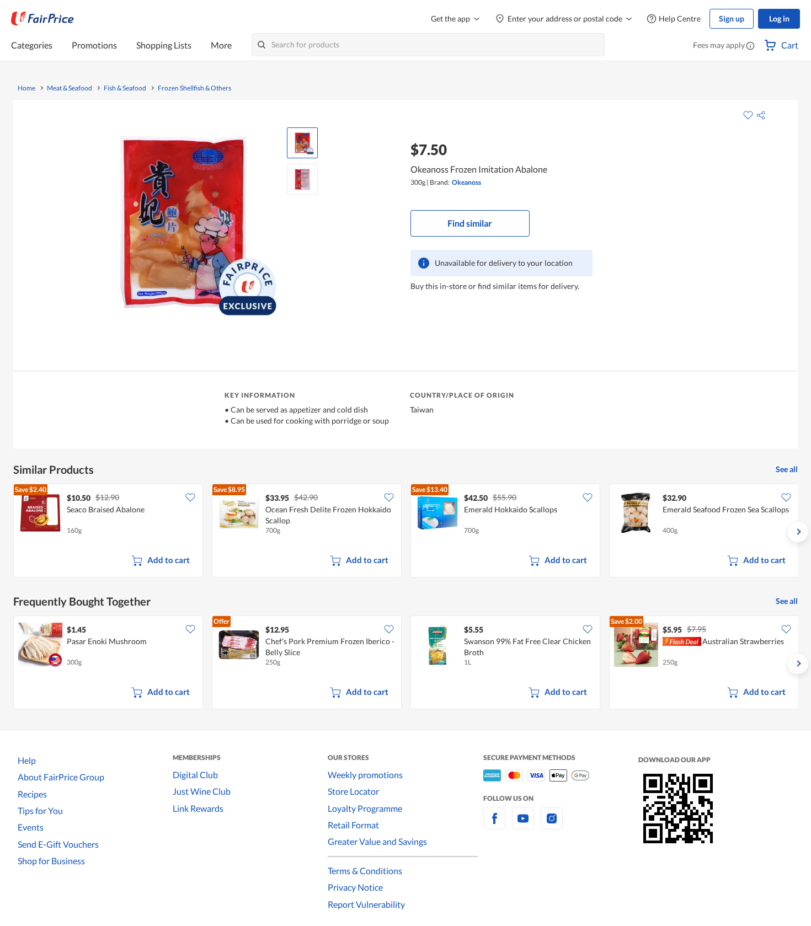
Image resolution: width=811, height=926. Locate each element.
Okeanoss (466, 182)
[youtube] (523, 825)
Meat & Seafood (69, 88)
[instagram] (552, 825)
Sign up (731, 18)
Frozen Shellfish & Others (194, 88)
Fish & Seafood (125, 88)
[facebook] (494, 825)
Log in (779, 18)
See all (787, 469)
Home (26, 88)
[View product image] (302, 143)
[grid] (405, 532)
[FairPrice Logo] (42, 19)
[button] (750, 46)
